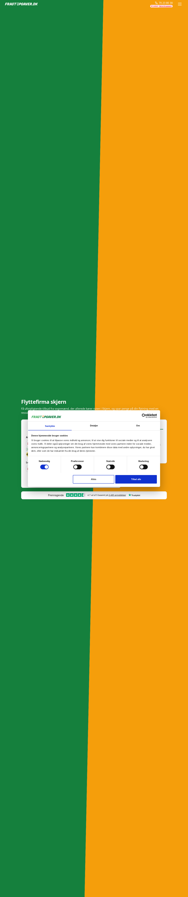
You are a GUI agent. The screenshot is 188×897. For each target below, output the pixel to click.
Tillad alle (136, 479)
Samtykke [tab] (50, 426)
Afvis (93, 479)
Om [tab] (138, 425)
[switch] (77, 467)
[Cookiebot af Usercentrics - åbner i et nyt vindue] (144, 416)
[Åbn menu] (179, 4)
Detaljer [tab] (94, 425)
